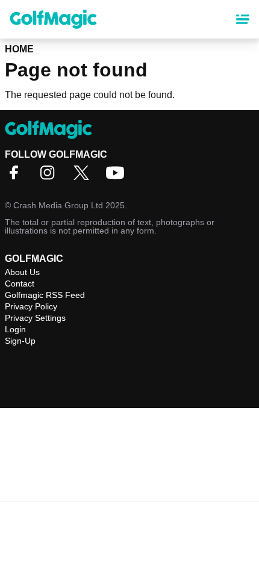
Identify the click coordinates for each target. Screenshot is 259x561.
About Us (22, 272)
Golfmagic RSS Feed (45, 295)
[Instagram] (51, 177)
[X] (84, 177)
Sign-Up (20, 340)
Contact (19, 283)
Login (15, 329)
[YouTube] (118, 177)
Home (19, 49)
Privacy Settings (35, 318)
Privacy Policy (31, 306)
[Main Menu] (242, 19)
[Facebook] (17, 177)
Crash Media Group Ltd (58, 205)
